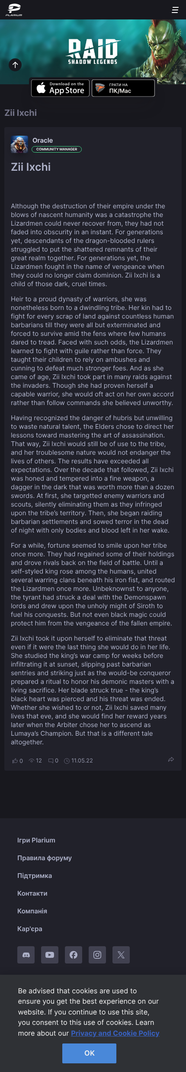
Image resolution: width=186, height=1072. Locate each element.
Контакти (32, 893)
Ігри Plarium (36, 840)
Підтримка (34, 875)
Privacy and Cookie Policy (115, 1033)
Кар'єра (29, 929)
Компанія (32, 911)
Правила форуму (44, 858)
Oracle (42, 140)
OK (89, 1053)
